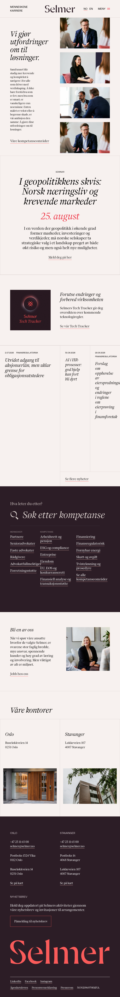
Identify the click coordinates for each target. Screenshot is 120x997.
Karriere (16, 10)
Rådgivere (17, 557)
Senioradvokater (22, 543)
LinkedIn (15, 981)
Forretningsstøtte (23, 570)
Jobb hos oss (19, 674)
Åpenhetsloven (19, 987)
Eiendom (47, 561)
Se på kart (16, 883)
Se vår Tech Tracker (75, 326)
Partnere (16, 537)
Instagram (46, 981)
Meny (101, 8)
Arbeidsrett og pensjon (51, 539)
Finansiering (85, 537)
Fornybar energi (88, 550)
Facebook (31, 981)
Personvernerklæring (44, 987)
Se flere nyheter (77, 479)
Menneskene (19, 6)
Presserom (67, 987)
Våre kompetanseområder (29, 141)
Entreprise (48, 554)
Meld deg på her (60, 257)
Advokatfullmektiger (25, 564)
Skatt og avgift (86, 557)
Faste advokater (22, 550)
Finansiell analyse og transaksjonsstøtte (55, 581)
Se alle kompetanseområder (92, 577)
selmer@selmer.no (22, 846)
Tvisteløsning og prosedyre (88, 566)
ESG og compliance (54, 548)
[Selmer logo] (60, 8)
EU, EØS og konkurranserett (52, 570)
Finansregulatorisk (90, 543)
